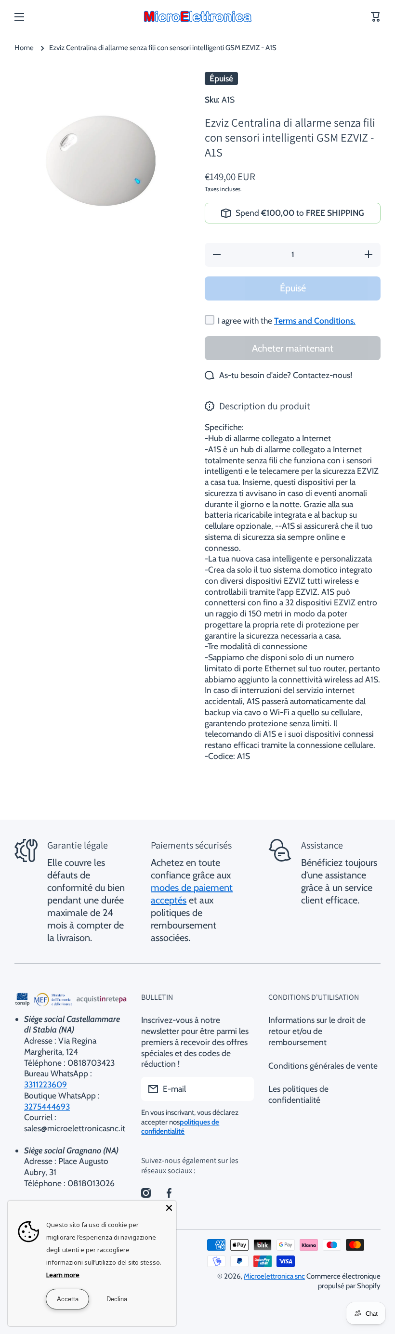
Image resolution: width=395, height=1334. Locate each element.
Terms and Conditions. (315, 320)
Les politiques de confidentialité (298, 1094)
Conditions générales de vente (323, 1065)
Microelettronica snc (274, 1276)
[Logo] (197, 17)
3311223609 (45, 1084)
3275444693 (47, 1106)
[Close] (169, 1208)
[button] (376, 17)
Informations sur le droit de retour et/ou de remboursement (317, 1031)
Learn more (62, 1274)
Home (24, 47)
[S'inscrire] (242, 1089)
